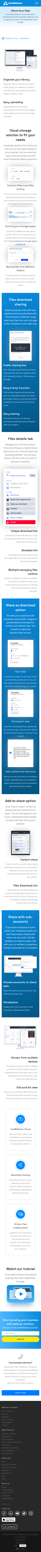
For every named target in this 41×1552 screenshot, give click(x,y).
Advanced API (6, 1473)
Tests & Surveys (7, 1439)
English (22, 1549)
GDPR (16, 1546)
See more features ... (9, 1450)
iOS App (4, 1425)
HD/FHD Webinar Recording (11, 1442)
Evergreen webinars (9, 1434)
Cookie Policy (20, 1540)
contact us (20, 244)
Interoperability (7, 1422)
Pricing (4, 1487)
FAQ (3, 1462)
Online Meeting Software (10, 1448)
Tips (3, 1479)
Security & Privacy (8, 1420)
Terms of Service (20, 1537)
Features (5, 1414)
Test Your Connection (9, 1467)
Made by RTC (7, 1493)
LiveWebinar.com (13, 3)
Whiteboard (6, 1445)
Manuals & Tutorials (9, 1464)
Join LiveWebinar (9, 1527)
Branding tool (6, 1436)
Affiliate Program (7, 1498)
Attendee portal (7, 1453)
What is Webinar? (8, 1411)
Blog (3, 1476)
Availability (5, 1417)
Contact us (6, 1504)
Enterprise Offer (7, 1490)
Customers (6, 1496)
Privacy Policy (20, 1543)
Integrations (6, 1470)
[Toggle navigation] (36, 3)
